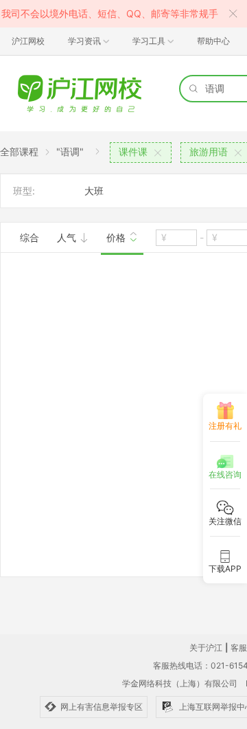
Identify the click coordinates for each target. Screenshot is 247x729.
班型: (24, 191)
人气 (68, 237)
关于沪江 (205, 647)
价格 (117, 237)
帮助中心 (213, 41)
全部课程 (19, 151)
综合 (29, 237)
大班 (94, 191)
